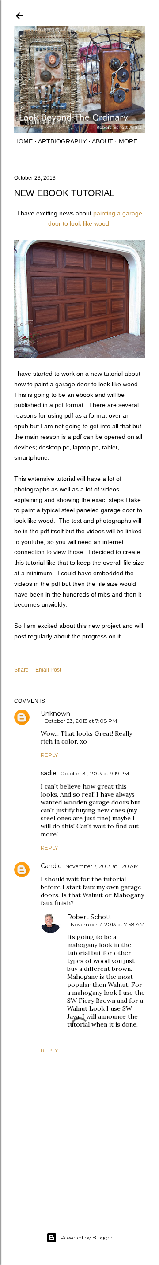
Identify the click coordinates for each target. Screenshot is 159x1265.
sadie (49, 773)
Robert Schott (89, 917)
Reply (49, 754)
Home (23, 141)
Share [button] (21, 670)
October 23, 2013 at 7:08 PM (80, 720)
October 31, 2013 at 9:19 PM (94, 773)
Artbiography (62, 141)
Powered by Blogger (87, 1237)
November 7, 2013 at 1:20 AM (102, 866)
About (102, 141)
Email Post (48, 670)
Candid (51, 866)
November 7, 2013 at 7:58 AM (107, 924)
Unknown (55, 713)
